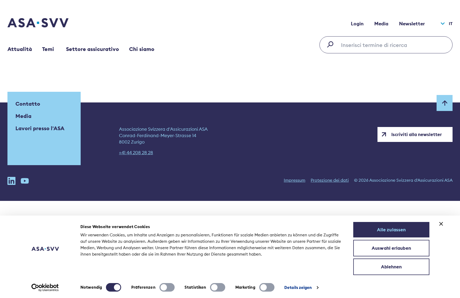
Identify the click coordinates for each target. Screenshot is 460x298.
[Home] (47, 23)
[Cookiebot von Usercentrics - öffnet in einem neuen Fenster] (45, 288)
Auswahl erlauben (391, 248)
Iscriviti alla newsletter (416, 134)
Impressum (294, 180)
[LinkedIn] (11, 181)
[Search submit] (332, 44)
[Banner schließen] (441, 224)
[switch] (167, 287)
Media (381, 24)
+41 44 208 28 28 (136, 153)
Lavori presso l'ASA (39, 128)
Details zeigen (298, 287)
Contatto (27, 103)
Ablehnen (391, 267)
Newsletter (412, 24)
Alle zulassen (391, 230)
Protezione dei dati (330, 180)
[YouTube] (25, 181)
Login (357, 24)
